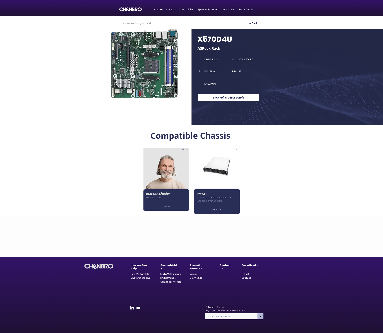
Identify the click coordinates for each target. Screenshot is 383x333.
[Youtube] (138, 308)
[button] (164, 9)
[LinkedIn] (132, 308)
